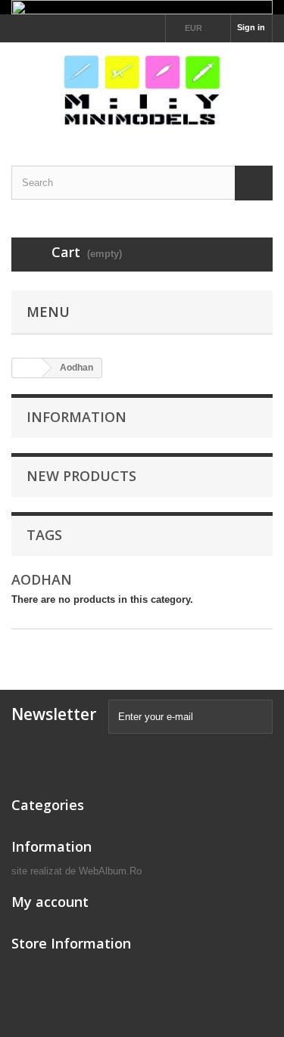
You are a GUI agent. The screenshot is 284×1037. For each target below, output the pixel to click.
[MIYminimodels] (142, 91)
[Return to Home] (27, 368)
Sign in (251, 27)
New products (81, 476)
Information (76, 417)
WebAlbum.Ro (110, 871)
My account (50, 902)
